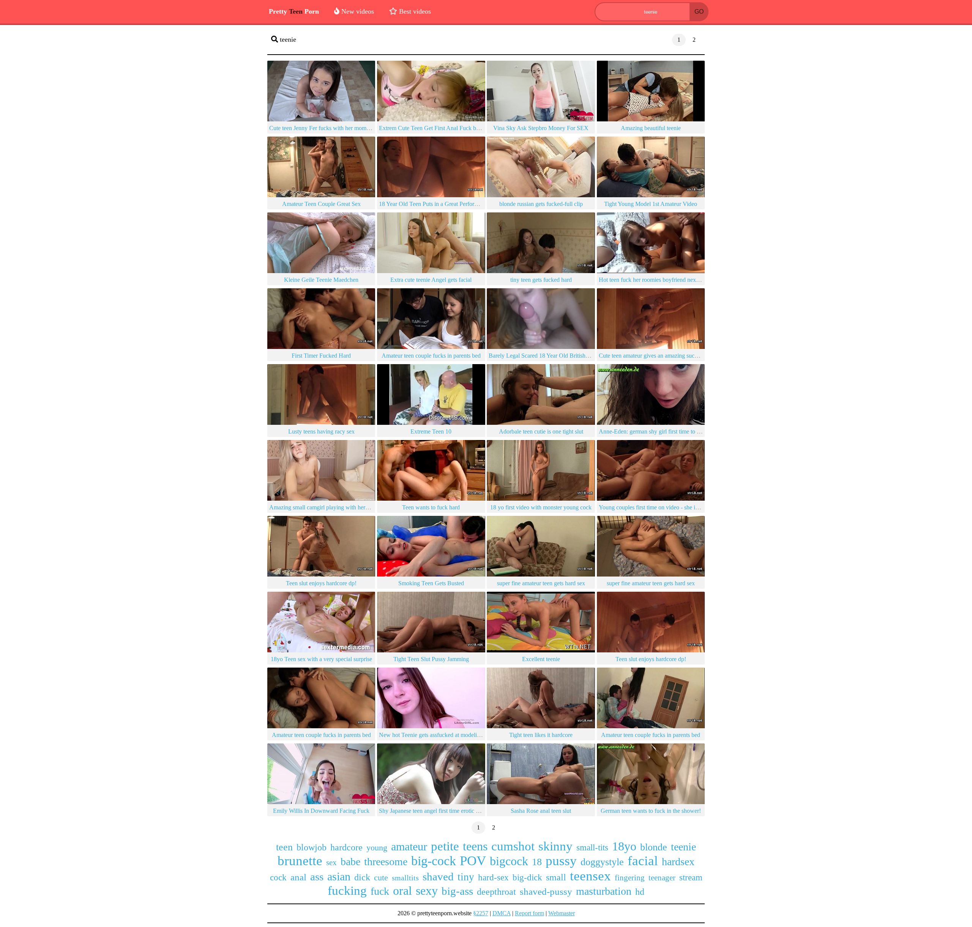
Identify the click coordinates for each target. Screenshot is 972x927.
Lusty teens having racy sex (321, 431)
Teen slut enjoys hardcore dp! (321, 583)
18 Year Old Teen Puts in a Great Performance (434, 204)
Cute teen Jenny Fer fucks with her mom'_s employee (333, 128)
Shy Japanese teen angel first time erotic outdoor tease (443, 811)
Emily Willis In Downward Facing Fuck (321, 811)
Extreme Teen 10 (430, 431)
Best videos (414, 11)
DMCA (501, 913)
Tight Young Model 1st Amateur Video (650, 204)
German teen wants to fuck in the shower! (651, 811)
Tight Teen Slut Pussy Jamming (431, 659)
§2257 (480, 913)
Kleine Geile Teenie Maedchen (321, 280)
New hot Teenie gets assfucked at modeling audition (441, 735)
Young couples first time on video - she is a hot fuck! (662, 507)
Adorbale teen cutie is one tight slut (541, 431)
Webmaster (561, 913)
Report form (529, 913)
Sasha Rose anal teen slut (541, 811)
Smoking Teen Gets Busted (431, 583)
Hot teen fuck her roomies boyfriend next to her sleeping (666, 280)
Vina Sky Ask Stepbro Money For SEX (541, 128)
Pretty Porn (294, 11)
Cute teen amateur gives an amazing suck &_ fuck (659, 355)
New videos (356, 11)
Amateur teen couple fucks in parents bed (431, 355)
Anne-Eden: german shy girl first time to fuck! (654, 431)
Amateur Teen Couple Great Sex (321, 204)
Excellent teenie (541, 659)
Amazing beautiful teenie (651, 128)
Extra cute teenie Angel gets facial (431, 280)
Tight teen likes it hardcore (541, 735)
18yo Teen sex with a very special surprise (321, 659)
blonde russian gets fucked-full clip (541, 204)
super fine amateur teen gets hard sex (541, 583)
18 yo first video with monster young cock (541, 507)
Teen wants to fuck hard (431, 507)
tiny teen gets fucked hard (541, 280)
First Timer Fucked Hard (321, 355)
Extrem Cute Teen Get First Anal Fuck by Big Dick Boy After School (462, 128)
